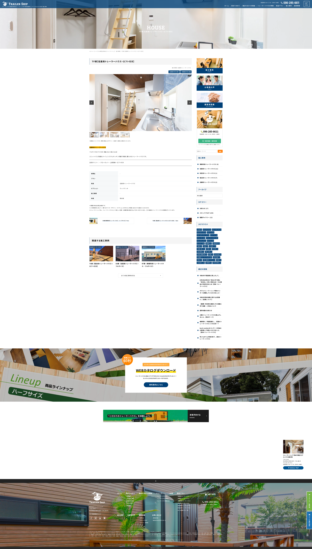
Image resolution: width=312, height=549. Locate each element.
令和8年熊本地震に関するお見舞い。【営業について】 (210, 298)
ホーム (119, 493)
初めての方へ (130, 493)
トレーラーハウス (212, 238)
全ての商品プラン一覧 (183, 510)
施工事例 (120, 515)
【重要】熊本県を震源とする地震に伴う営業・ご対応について (211, 305)
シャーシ (214, 235)
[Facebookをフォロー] (91, 518)
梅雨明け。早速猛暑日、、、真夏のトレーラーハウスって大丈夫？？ (211, 323)
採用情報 (129, 505)
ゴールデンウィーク (203, 235)
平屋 (211, 254)
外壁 (209, 249)
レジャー (201, 243)
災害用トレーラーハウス (205, 257)
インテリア (207, 229)
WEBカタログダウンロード (159, 520)
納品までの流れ (130, 501)
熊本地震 (217, 257)
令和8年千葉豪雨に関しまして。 (210, 275)
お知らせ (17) (204, 208)
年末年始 (218, 254)
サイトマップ (219, 511)
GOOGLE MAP (294, 468)
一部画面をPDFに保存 (186, 71)
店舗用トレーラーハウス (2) (208, 182)
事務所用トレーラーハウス (184, 501)
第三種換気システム (209, 260)
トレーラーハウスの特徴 (164, 493)
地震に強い (201, 249)
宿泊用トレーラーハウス (183, 503)
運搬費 (209, 262)
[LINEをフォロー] (104, 518)
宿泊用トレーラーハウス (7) (208, 178)
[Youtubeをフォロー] (100, 518)
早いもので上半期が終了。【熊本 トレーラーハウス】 (210, 338)
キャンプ (211, 232)
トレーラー (201, 238)
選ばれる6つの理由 (145, 493)
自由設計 (201, 262)
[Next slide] (189, 102)
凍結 (200, 246)
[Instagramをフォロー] (95, 518)
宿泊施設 (201, 251)
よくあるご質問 (130, 498)
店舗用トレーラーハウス (183, 498)
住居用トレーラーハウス (184, 68)
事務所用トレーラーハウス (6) (209, 164)
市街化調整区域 (202, 254)
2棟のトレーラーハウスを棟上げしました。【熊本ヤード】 (210, 316)
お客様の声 (131, 515)
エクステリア (202, 232)
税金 (200, 260)
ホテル (211, 240)
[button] (94, 134)
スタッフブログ (143, 520)
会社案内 (129, 496)
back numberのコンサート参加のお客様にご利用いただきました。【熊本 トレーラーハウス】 (210, 330)
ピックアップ (202, 240)
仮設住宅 (216, 243)
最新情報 (142, 515)
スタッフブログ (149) (206, 213)
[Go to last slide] (91, 102)
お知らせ (142, 518)
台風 (206, 246)
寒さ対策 (209, 251)
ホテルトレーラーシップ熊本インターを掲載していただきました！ (210, 292)
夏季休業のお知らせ (206, 310)
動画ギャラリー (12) (206, 217)
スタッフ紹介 (130, 503)
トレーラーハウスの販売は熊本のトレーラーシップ (154, 541)
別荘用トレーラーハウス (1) (208, 173)
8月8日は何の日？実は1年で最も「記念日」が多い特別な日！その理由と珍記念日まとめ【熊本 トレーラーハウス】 (211, 283)
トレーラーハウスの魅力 (163, 498)
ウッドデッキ (217, 229)
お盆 (200, 229)
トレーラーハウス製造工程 (163, 501)
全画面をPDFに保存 (174, 71)
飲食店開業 (217, 262)
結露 (219, 260)
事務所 (208, 243)
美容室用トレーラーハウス (184, 505)
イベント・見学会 (144, 522)
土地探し (213, 246)
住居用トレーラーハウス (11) (209, 169)
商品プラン (181, 493)
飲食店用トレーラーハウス (184, 508)
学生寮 (215, 249)
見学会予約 (155, 518)
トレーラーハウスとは (162, 496)
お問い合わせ (156, 515)
